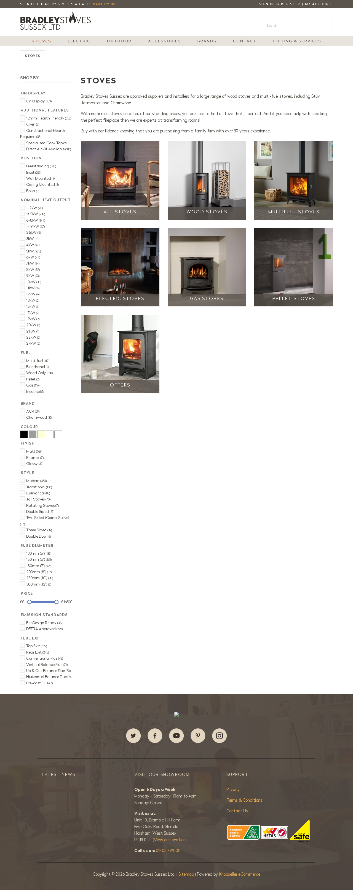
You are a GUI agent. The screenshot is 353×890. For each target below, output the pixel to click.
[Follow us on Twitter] (133, 735)
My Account (318, 4)
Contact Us (237, 810)
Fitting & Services (297, 41)
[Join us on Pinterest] (198, 735)
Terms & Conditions (244, 800)
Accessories (164, 41)
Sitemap (186, 874)
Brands (206, 41)
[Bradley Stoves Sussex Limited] (57, 21)
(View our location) (170, 839)
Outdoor (119, 41)
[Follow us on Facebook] (155, 735)
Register (290, 4)
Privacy (233, 789)
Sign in (266, 4)
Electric (79, 41)
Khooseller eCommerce (239, 874)
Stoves (41, 41)
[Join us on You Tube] (176, 735)
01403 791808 (104, 4)
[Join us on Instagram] (219, 735)
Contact (245, 41)
